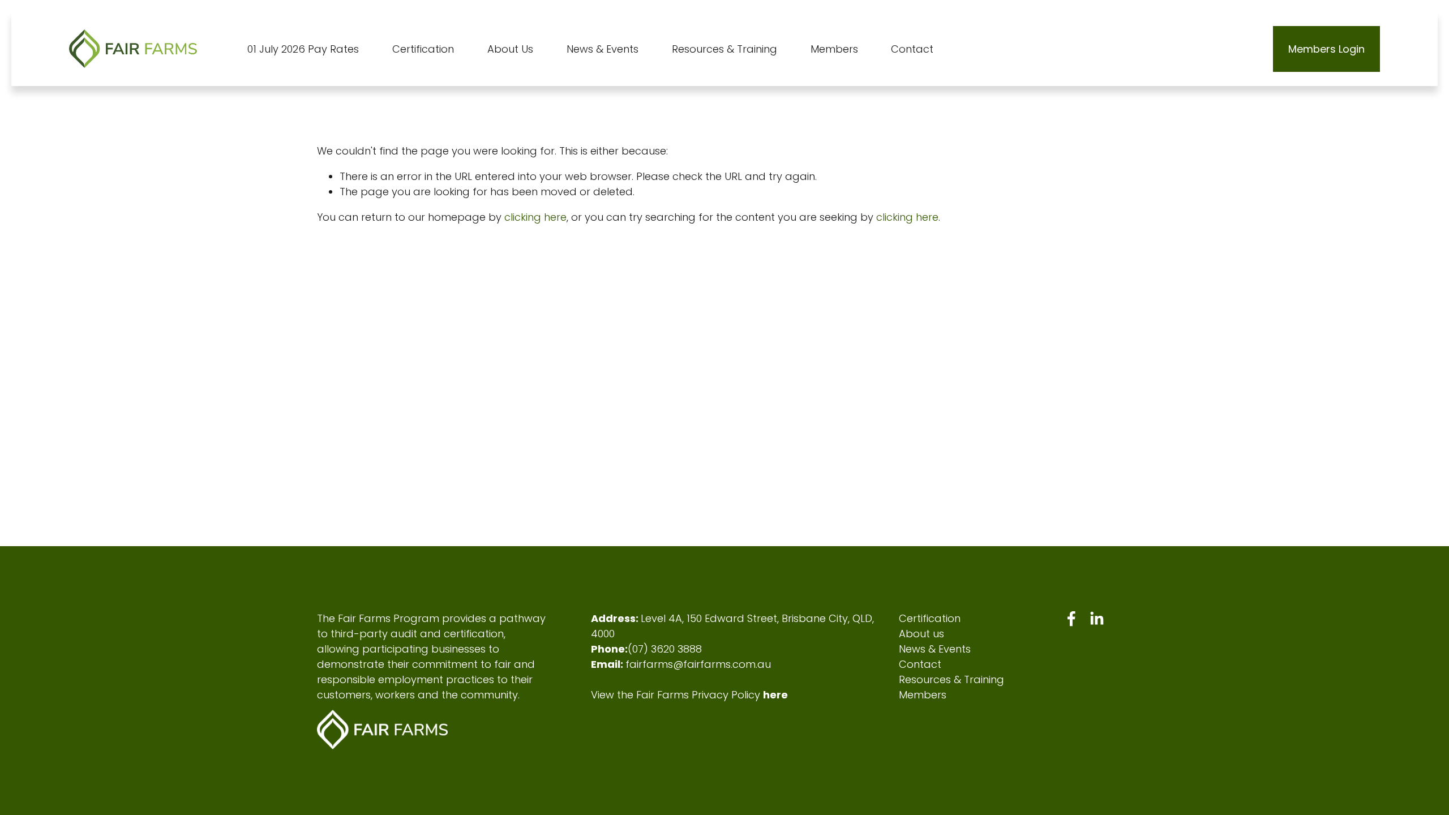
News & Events (935, 649)
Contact (912, 49)
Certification (930, 618)
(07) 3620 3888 (665, 649)
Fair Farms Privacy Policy (698, 695)
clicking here (535, 217)
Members (922, 695)
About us (921, 634)
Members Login (1326, 49)
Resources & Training (951, 679)
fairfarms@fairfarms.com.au (698, 664)
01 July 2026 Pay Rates (303, 49)
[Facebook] (1071, 619)
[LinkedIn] (1096, 619)
